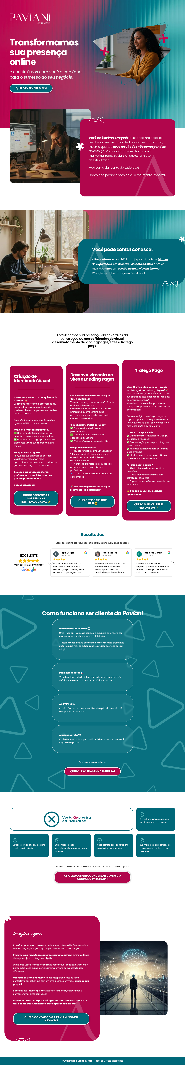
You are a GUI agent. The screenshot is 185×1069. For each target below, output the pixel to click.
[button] (173, 563)
